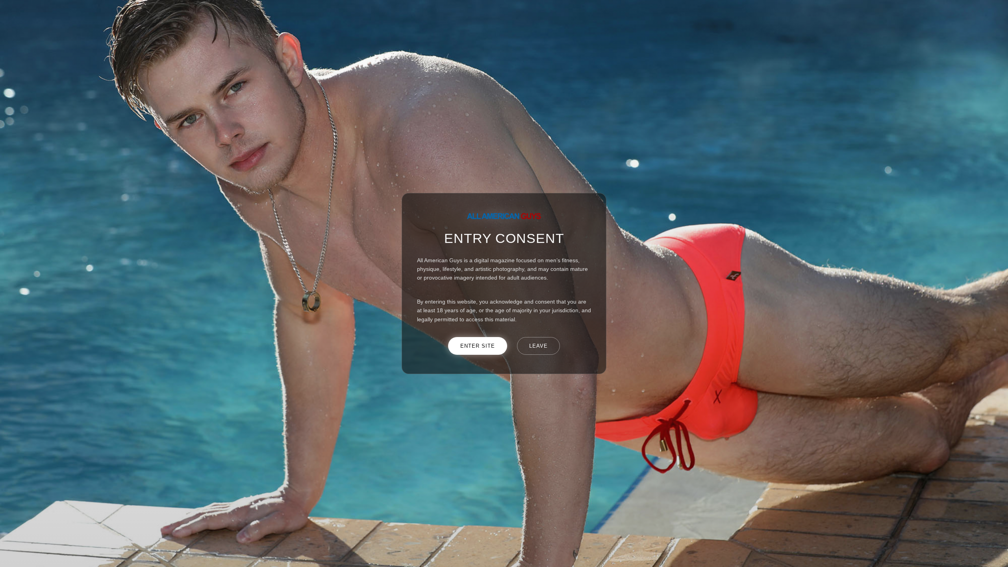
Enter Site (477, 346)
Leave (538, 346)
